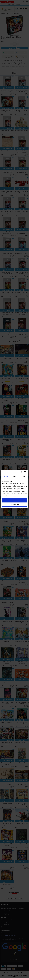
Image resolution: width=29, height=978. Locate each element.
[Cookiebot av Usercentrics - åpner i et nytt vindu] (21, 472)
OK (14, 500)
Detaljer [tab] (14, 476)
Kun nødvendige (14, 504)
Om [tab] (24, 476)
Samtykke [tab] (5, 476)
